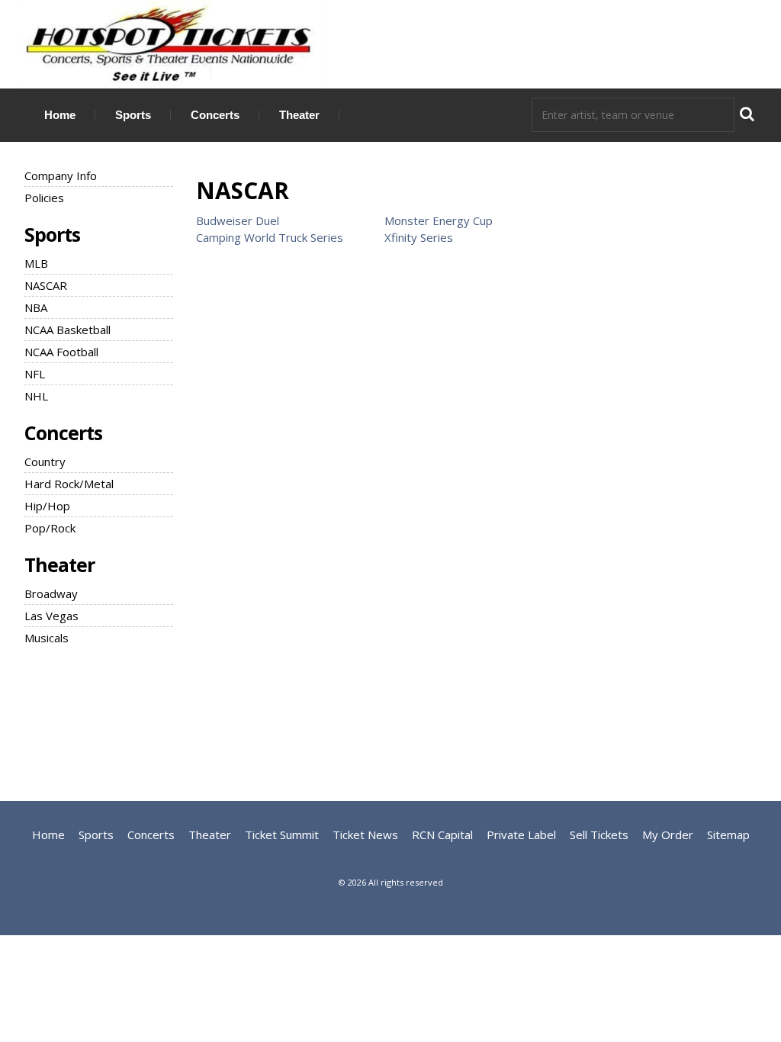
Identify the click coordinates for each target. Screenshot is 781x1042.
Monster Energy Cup (438, 220)
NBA (35, 307)
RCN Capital (442, 834)
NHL (36, 396)
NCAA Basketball (67, 329)
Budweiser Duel (237, 220)
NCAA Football (61, 351)
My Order (667, 834)
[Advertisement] (390, 721)
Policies (44, 197)
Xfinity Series (418, 237)
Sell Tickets (599, 834)
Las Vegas (51, 615)
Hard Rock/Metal (69, 483)
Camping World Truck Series (269, 237)
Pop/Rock (50, 527)
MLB (36, 263)
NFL (34, 373)
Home (60, 114)
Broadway (51, 593)
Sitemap (728, 834)
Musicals (46, 637)
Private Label (521, 834)
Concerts (215, 114)
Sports (133, 114)
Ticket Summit (282, 834)
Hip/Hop (47, 505)
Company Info (60, 175)
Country (45, 461)
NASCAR (45, 285)
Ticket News (365, 834)
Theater (299, 114)
